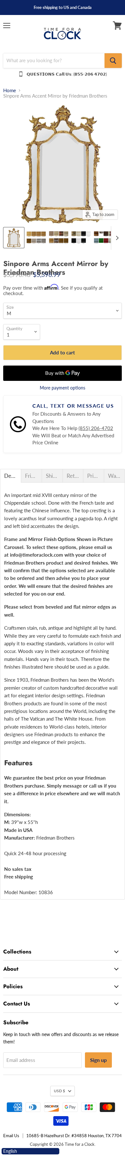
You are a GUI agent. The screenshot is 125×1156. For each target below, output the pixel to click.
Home (9, 90)
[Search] (113, 60)
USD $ (59, 1090)
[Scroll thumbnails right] (116, 238)
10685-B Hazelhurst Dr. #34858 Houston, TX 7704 (74, 1135)
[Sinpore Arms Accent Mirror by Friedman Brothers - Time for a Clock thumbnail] (14, 237)
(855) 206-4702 (96, 428)
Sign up (98, 1060)
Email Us (11, 1135)
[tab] (10, 476)
